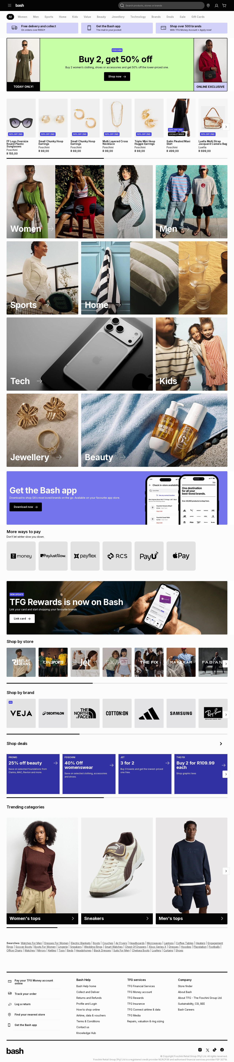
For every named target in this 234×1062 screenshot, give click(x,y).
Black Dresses (102, 950)
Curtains (168, 950)
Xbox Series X (157, 946)
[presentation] (10, 17)
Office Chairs (14, 950)
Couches (107, 943)
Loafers (156, 950)
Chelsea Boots (141, 950)
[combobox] (161, 5)
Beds (70, 950)
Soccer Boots (24, 946)
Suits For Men (121, 950)
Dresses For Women (56, 943)
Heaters (200, 943)
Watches (29, 950)
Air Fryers (121, 943)
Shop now (114, 76)
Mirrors (41, 950)
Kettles (52, 950)
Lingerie (63, 946)
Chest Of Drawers (135, 946)
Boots (96, 943)
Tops (61, 950)
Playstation (200, 946)
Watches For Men (31, 943)
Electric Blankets (81, 943)
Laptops (169, 943)
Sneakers (76, 946)
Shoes (179, 950)
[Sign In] (216, 5)
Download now (23, 506)
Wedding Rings (93, 946)
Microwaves (154, 943)
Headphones (83, 950)
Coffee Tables (184, 943)
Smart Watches (114, 946)
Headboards (137, 943)
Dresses (174, 946)
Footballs (214, 946)
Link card (20, 618)
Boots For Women (45, 946)
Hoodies (186, 946)
